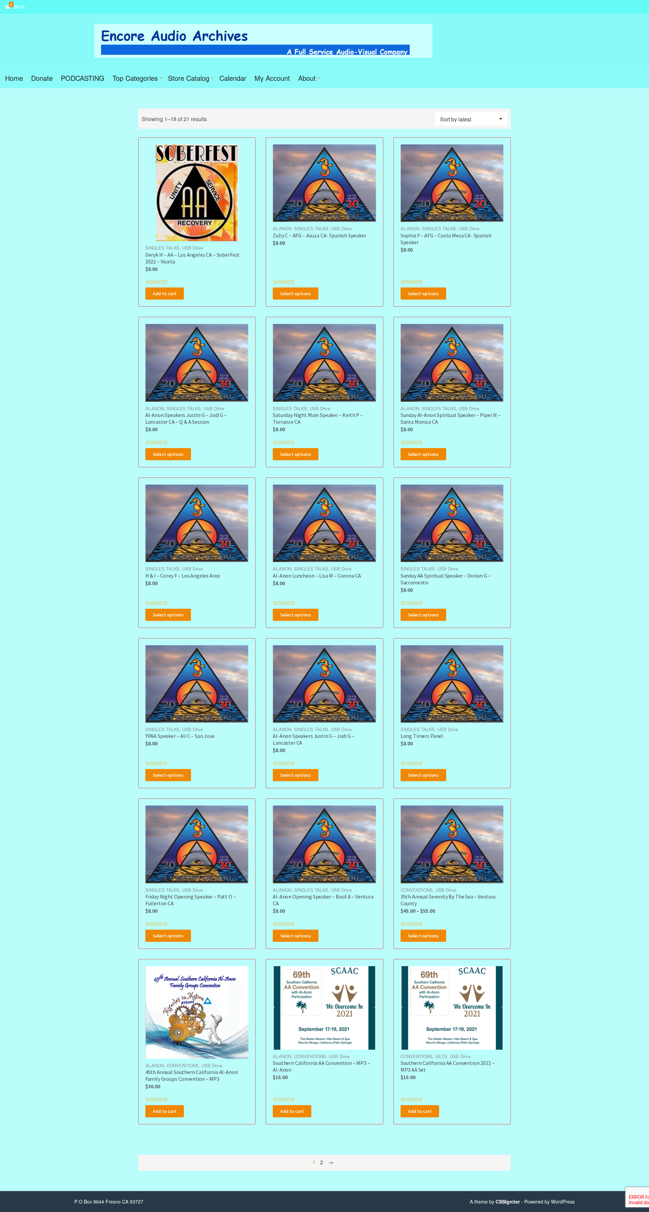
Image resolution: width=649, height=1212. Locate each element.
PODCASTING (82, 78)
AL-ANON (282, 228)
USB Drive (192, 247)
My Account (272, 78)
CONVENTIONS (417, 890)
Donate (42, 78)
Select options (295, 293)
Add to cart (164, 293)
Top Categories (135, 78)
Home (14, 78)
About (307, 78)
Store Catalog (188, 78)
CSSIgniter (508, 1201)
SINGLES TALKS (162, 247)
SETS (441, 1056)
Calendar (232, 78)
